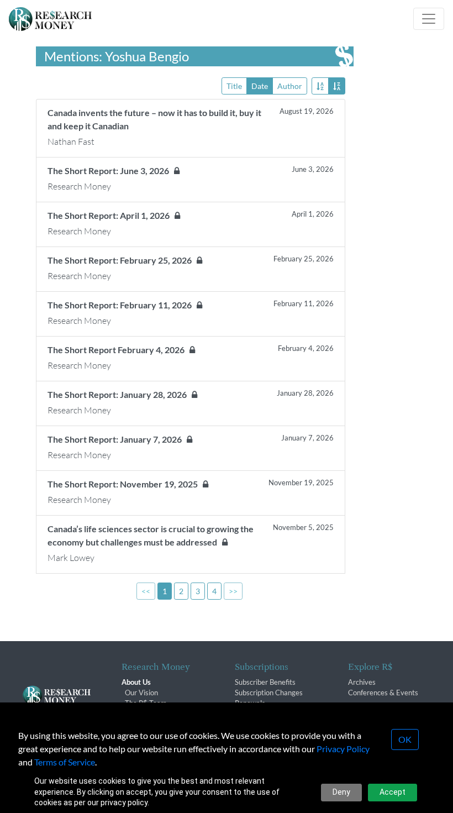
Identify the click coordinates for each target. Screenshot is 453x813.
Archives (362, 682)
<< (145, 591)
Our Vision (141, 692)
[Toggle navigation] (428, 19)
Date (259, 86)
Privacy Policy (343, 748)
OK (405, 739)
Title (234, 86)
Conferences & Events (383, 692)
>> (233, 591)
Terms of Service (64, 762)
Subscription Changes (269, 692)
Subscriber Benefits (265, 682)
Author (289, 86)
